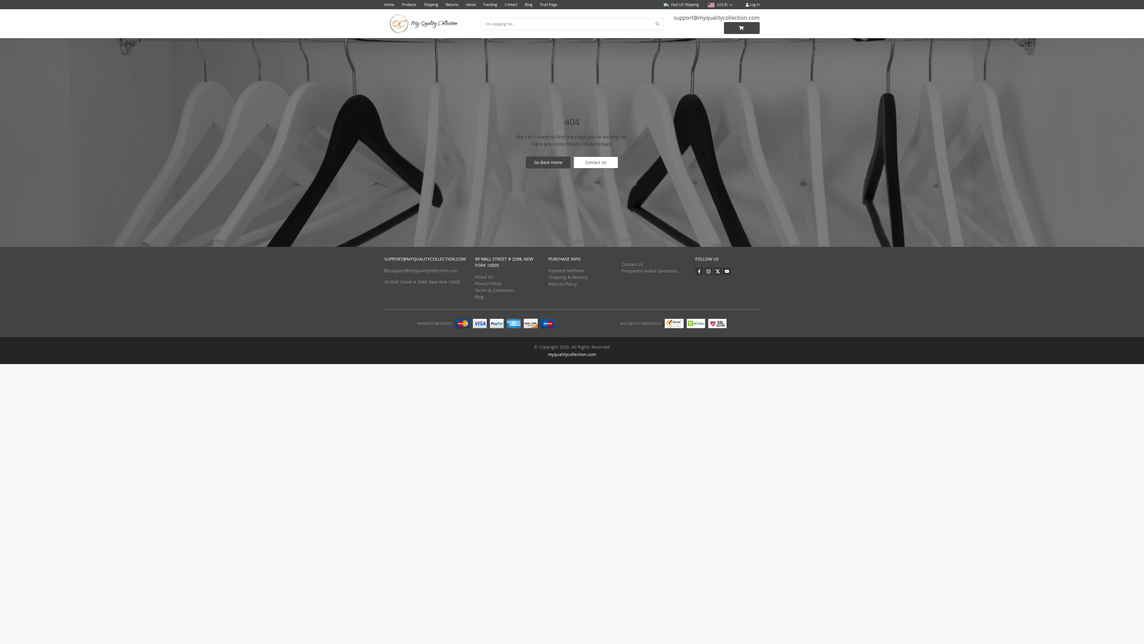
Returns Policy (562, 284)
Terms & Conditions (494, 290)
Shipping (431, 4)
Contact (511, 4)
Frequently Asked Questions (650, 271)
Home (389, 4)
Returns (452, 4)
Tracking (490, 4)
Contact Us (596, 162)
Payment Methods (566, 270)
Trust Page (548, 4)
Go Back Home (548, 162)
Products (409, 4)
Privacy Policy (488, 283)
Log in (754, 4)
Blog (528, 4)
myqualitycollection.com (572, 354)
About (471, 4)
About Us (484, 277)
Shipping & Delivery (568, 277)
